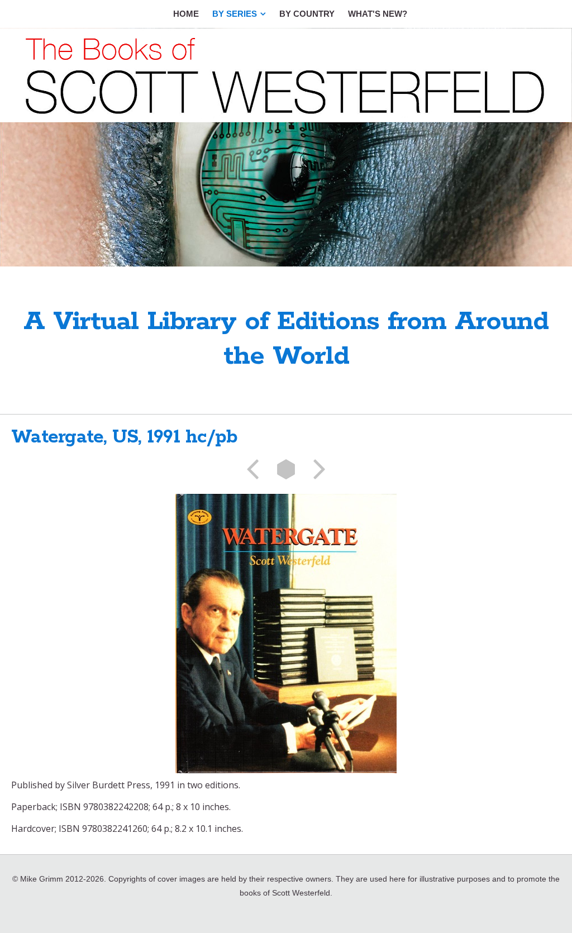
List (286, 469)
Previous (256, 469)
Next (315, 469)
